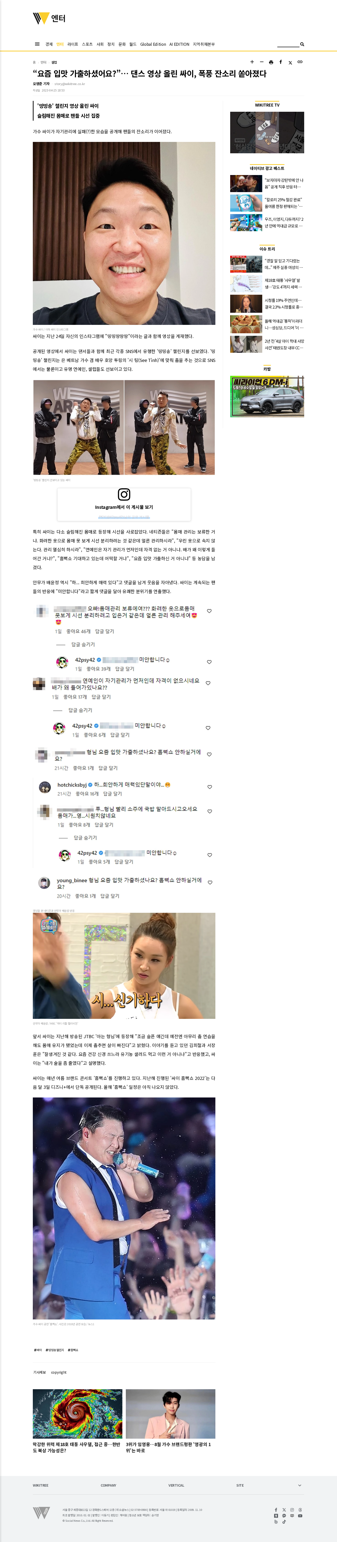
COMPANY (108, 1485)
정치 (110, 44)
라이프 (72, 44)
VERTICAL (176, 1485)
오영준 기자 (41, 83)
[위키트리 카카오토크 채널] (284, 1516)
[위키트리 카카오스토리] (276, 1516)
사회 (100, 44)
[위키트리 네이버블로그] (292, 1516)
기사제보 (39, 1372)
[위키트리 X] (284, 1510)
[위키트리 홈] (41, 23)
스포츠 (87, 44)
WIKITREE (40, 1485)
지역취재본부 (204, 44)
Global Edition (153, 44)
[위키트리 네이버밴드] (276, 1522)
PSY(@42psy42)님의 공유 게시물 (124, 517)
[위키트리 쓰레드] (300, 1510)
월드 (132, 44)
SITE (240, 1485)
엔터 (59, 44)
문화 (122, 44)
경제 (49, 44)
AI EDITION (179, 44)
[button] (252, 62)
